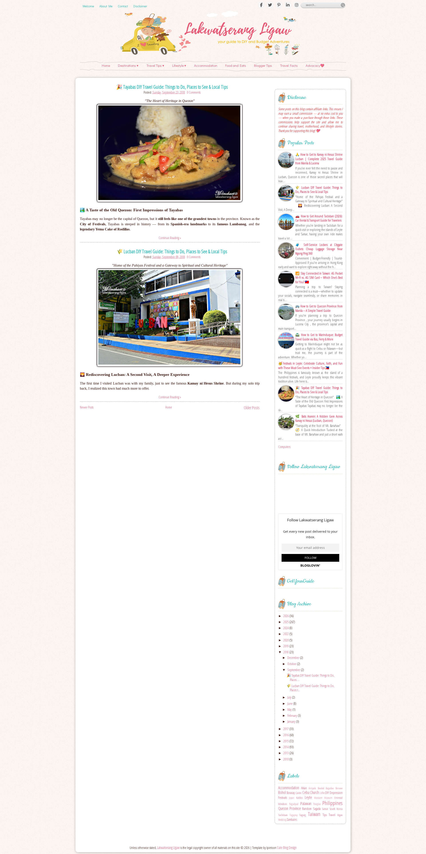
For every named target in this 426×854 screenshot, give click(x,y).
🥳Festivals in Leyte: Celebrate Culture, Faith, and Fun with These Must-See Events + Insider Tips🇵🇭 (310, 365)
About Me (105, 6)
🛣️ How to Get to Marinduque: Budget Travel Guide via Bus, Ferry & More (319, 337)
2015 (286, 741)
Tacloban (283, 815)
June (290, 703)
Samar (325, 809)
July (289, 697)
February (292, 715)
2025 (286, 622)
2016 (286, 735)
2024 (286, 628)
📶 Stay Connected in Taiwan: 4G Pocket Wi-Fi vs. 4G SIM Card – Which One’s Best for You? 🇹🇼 (319, 277)
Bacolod (321, 788)
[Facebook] (261, 5)
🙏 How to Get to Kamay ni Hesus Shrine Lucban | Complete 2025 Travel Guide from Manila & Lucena (319, 158)
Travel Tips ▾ (155, 65)
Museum (328, 798)
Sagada (317, 808)
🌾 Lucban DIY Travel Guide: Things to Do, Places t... (310, 687)
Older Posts (252, 407)
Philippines (332, 803)
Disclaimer (140, 6)
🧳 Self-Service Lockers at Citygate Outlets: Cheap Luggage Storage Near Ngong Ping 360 (319, 249)
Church (314, 792)
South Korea (336, 809)
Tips (325, 815)
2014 (286, 747)
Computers (284, 446)
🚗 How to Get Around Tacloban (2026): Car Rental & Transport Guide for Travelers (319, 218)
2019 (286, 646)
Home (106, 65)
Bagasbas (330, 788)
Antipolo (312, 788)
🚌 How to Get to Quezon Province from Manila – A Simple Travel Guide (319, 308)
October (292, 664)
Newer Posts (86, 407)
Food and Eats (235, 65)
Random (307, 808)
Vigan (340, 815)
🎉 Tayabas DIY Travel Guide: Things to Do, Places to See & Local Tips (172, 86)
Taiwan (314, 814)
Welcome (88, 6)
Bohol (282, 792)
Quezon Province (289, 808)
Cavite (299, 793)
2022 (286, 634)
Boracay (291, 792)
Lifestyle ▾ (179, 65)
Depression (336, 792)
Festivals (282, 797)
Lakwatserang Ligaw (168, 847)
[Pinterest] (279, 5)
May (289, 709)
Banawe (339, 788)
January (291, 721)
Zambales (292, 819)
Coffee (322, 793)
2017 (286, 728)
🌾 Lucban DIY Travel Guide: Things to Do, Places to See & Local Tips (172, 251)
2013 (286, 753)
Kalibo (299, 798)
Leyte (308, 797)
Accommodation (205, 65)
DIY (327, 792)
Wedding (282, 820)
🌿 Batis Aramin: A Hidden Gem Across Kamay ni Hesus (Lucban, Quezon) (319, 418)
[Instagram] (296, 5)
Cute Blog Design (287, 847)
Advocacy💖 (315, 65)
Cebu (305, 792)
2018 (286, 652)
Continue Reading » (170, 238)
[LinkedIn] (287, 5)
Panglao (317, 804)
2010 (286, 759)
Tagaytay (294, 815)
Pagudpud (293, 804)
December (293, 657)
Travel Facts (289, 65)
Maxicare (318, 798)
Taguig (302, 815)
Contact (123, 6)
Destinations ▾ (128, 65)
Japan (291, 798)
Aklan (304, 788)
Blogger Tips (263, 65)
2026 (286, 616)
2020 (286, 640)
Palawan (305, 803)
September (294, 669)
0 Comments (194, 92)
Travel (332, 815)
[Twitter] (270, 5)
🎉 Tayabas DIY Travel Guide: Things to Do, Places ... (310, 677)
